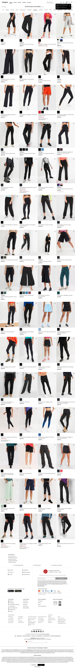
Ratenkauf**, (45, 592)
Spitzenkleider (10, 619)
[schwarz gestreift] (2, 40)
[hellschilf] (2, 506)
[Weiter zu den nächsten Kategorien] (72, 10)
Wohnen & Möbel (26, 607)
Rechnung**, (40, 592)
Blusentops (50, 621)
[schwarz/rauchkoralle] (21, 149)
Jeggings (49, 616)
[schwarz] (21, 40)
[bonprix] (5, 2)
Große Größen (25, 606)
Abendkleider (10, 616)
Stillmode (39, 622)
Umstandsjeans (40, 618)
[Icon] (17, 14)
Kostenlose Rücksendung (18, 565)
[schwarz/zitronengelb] (26, 149)
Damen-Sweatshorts (12, 556)
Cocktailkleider (11, 618)
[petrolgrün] (58, 293)
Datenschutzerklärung (42, 662)
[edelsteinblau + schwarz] (61, 40)
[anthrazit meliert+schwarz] (61, 185)
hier (49, 651)
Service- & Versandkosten (45, 634)
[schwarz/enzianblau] (23, 149)
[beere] (61, 149)
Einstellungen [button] (34, 664)
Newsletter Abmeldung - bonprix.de (57, 583)
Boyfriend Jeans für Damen (31, 620)
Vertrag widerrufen (46, 635)
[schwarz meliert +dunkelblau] (58, 185)
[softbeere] (29, 293)
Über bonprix (40, 601)
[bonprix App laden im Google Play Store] (18, 591)
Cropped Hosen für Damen (12, 560)
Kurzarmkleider (11, 621)
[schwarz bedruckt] (39, 149)
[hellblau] (39, 329)
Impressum (33, 635)
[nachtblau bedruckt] (42, 149)
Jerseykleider (20, 616)
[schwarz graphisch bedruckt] (39, 222)
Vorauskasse (59, 592)
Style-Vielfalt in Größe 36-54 (57, 565)
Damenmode (25, 601)
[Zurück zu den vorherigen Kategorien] (2, 10)
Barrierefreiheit (39, 635)
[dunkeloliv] (5, 257)
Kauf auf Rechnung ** (37, 565)
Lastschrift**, (54, 592)
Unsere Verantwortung (42, 606)
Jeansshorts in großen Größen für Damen (32, 622)
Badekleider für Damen (62, 619)
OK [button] (41, 664)
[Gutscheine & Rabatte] (66, 2)
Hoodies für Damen (51, 618)
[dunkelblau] (21, 506)
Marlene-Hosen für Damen (31, 625)
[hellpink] (61, 471)
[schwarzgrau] (21, 364)
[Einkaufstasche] (72, 2)
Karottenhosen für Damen (12, 557)
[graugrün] (5, 293)
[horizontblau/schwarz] (39, 434)
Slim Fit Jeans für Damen (32, 616)
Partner (7, 649)
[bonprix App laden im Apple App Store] (11, 591)
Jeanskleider (20, 621)
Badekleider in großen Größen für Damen (62, 621)
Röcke (19, 619)
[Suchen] (61, 2)
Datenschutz (19, 635)
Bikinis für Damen (61, 618)
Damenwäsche (25, 602)
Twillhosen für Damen (12, 562)
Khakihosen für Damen (12, 559)
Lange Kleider (10, 622)
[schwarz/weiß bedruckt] (58, 541)
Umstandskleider (41, 621)
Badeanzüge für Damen (62, 623)
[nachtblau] (26, 293)
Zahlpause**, (50, 592)
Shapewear (50, 622)
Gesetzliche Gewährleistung (56, 635)
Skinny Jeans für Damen (32, 618)
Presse (39, 604)
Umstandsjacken (41, 619)
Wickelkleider (20, 618)
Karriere (39, 602)
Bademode (25, 604)
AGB (15, 635)
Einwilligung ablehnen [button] (37, 666)
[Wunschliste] (69, 2)
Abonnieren (61, 578)
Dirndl (59, 616)
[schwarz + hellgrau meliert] (58, 40)
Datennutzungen (29, 649)
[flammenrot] (39, 112)
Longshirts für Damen (52, 619)
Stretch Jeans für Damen (42, 616)
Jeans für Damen (21, 622)
